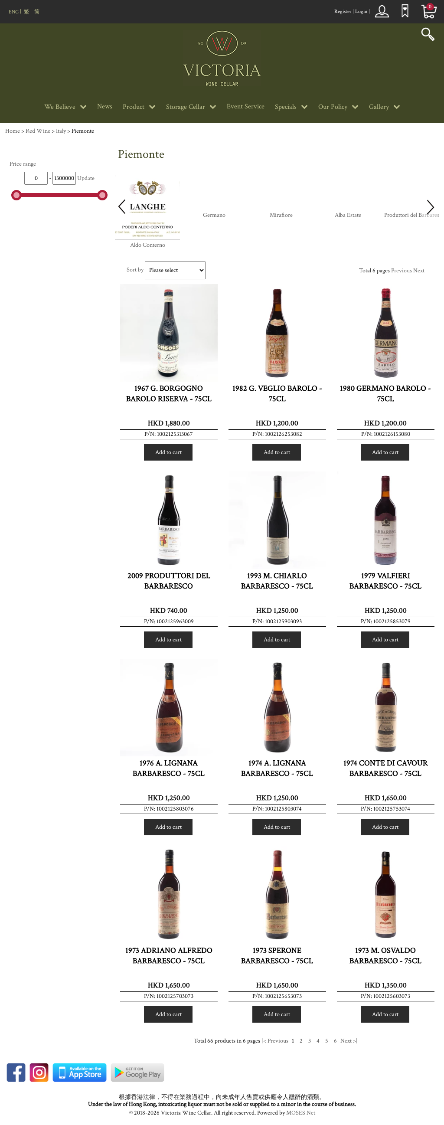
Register (342, 11)
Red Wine (38, 131)
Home (12, 131)
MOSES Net (300, 1113)
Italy (61, 131)
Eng (14, 12)
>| (355, 1040)
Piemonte (83, 131)
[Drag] (16, 195)
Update (86, 178)
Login (361, 11)
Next (418, 271)
